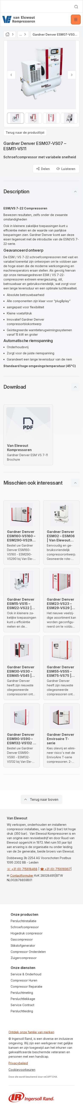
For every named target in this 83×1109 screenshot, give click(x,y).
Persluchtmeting (22, 992)
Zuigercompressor (24, 958)
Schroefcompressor (25, 927)
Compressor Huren (24, 980)
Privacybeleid (18, 1063)
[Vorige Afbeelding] (11, 75)
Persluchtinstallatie (23, 921)
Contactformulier (21, 875)
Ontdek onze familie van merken (31, 1032)
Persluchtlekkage (23, 999)
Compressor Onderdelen (28, 951)
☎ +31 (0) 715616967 (55, 869)
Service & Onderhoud (26, 974)
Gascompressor (22, 939)
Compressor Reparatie (26, 986)
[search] (76, 7)
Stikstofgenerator (23, 945)
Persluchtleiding (22, 1011)
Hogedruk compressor (27, 933)
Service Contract (22, 1005)
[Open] (76, 19)
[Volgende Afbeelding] (71, 75)
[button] (41, 191)
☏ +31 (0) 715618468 (22, 869)
